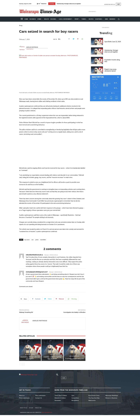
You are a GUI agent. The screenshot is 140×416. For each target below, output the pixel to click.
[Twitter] (73, 39)
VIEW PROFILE (29, 49)
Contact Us (38, 398)
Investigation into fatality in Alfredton (74, 312)
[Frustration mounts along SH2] (74, 350)
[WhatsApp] (82, 39)
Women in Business (111, 398)
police (36, 239)
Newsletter (58, 400)
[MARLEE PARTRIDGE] (22, 48)
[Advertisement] (52, 151)
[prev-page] (20, 364)
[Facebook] (69, 39)
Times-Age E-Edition (61, 395)
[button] (118, 19)
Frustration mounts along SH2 (65, 3)
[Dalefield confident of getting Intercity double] (52, 350)
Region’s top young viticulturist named (110, 70)
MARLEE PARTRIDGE (32, 47)
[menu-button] (21, 19)
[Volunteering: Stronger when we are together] (30, 350)
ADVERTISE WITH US (109, 4)
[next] (87, 3)
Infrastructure (30, 354)
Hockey (52, 354)
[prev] (84, 3)
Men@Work (75, 400)
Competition (75, 398)
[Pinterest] (78, 39)
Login (118, 4)
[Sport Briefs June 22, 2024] (97, 41)
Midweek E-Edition (60, 398)
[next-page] (23, 364)
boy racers (27, 239)
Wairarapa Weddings (111, 395)
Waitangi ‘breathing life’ (26, 312)
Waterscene (92, 400)
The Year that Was (94, 398)
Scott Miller (43, 239)
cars (33, 239)
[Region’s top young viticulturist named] (97, 70)
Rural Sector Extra (93, 395)
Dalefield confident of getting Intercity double (52, 357)
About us (21, 395)
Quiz (73, 395)
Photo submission (24, 398)
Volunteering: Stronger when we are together (30, 357)
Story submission (40, 395)
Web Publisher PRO (47, 412)
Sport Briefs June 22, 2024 (112, 41)
